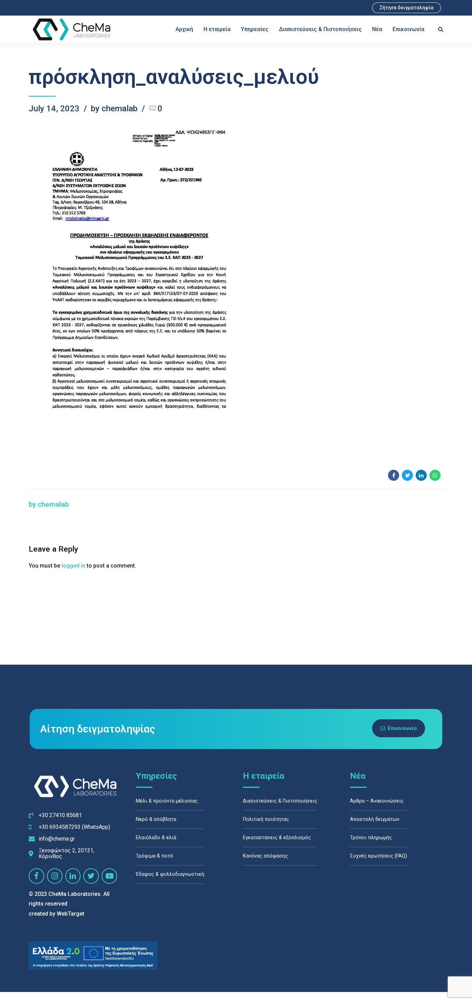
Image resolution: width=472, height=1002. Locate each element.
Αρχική (184, 29)
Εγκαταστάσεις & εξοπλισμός (277, 838)
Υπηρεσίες (254, 29)
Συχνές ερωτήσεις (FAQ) (378, 856)
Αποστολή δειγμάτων (374, 819)
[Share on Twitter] (407, 475)
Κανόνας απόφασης (265, 856)
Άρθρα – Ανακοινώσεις (377, 801)
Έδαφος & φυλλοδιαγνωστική (170, 874)
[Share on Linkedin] (421, 475)
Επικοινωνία (408, 29)
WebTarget (70, 913)
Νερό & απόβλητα (156, 819)
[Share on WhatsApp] (435, 475)
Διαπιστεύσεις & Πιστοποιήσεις (320, 29)
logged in (73, 565)
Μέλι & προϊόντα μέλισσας (167, 801)
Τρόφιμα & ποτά (154, 856)
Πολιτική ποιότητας (266, 819)
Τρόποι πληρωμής (371, 838)
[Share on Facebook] (393, 475)
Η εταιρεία (217, 29)
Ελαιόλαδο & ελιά (156, 838)
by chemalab (114, 108)
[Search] (440, 29)
